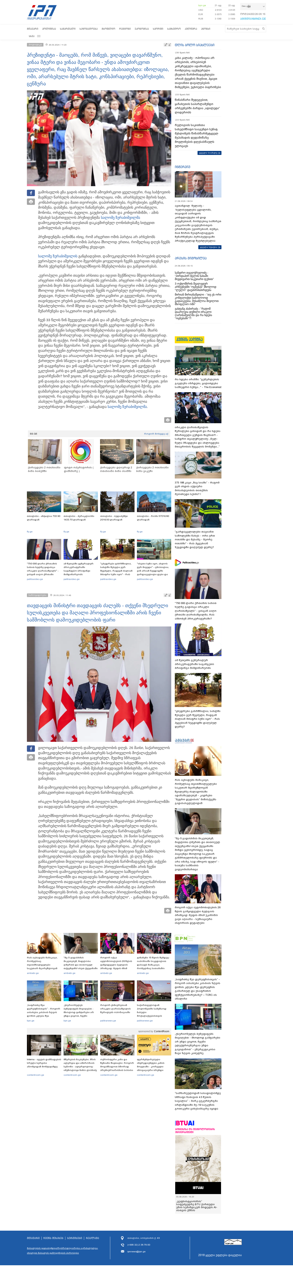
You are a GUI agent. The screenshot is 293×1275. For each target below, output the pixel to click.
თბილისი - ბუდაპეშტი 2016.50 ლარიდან (114, 518)
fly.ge (29, 531)
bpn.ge (202, 5)
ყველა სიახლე (208, 152)
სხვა (31, 36)
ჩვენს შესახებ (53, 1238)
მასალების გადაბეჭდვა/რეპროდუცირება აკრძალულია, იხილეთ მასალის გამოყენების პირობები (62, 1250)
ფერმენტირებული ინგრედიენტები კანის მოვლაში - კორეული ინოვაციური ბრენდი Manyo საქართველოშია (152, 1066)
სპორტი (158, 28)
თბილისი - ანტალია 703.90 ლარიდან (43, 518)
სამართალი (68, 28)
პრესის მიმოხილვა (190, 258)
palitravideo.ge (35, 579)
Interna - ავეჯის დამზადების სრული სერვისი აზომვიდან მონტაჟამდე (44, 1063)
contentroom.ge (35, 1075)
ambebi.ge (33, 973)
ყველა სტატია (208, 247)
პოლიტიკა (49, 28)
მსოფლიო (108, 28)
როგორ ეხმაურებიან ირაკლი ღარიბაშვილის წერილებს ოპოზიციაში (115, 1009)
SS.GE (33, 433)
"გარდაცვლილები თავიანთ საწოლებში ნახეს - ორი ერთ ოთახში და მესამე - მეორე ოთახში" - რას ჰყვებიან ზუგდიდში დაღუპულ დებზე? (195, 539)
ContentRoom (161, 1031)
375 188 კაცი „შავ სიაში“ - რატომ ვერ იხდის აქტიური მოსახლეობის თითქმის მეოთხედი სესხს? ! (197, 488)
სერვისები (74, 1238)
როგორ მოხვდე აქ (156, 433)
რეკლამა (92, 1238)
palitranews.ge (108, 1020)
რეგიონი (125, 28)
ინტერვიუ (182, 167)
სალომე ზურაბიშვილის (57, 256)
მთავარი (32, 28)
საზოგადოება (89, 28)
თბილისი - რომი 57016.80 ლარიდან (153, 518)
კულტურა (191, 28)
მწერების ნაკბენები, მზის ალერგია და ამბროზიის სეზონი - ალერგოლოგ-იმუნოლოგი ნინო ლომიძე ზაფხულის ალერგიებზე (80, 1066)
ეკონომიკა (142, 28)
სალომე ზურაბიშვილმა (120, 218)
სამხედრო (174, 28)
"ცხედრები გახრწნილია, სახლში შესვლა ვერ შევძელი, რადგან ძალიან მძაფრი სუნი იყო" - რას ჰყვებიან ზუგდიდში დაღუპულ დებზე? (116, 572)
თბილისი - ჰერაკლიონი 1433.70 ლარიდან (79, 518)
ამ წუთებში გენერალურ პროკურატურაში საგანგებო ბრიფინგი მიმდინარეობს (78, 569)
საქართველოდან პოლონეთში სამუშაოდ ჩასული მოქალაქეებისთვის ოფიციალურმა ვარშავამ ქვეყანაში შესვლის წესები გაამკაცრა (153, 1016)
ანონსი (205, 28)
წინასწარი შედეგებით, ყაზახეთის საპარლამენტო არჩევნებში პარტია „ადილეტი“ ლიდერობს (197, 106)
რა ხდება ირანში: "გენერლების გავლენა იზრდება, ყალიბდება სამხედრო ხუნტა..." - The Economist (198, 383)
